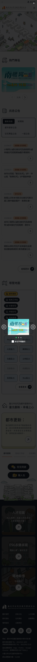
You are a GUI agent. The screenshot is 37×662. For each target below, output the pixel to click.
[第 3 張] (21, 337)
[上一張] (4, 327)
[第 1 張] (16, 337)
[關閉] (33, 3)
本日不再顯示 (20, 341)
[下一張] (33, 327)
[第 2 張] (18, 337)
